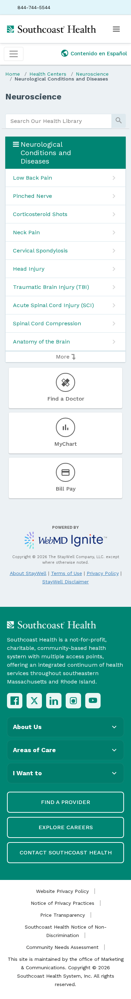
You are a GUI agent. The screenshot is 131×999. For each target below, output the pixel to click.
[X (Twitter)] (34, 700)
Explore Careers (65, 827)
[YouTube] (93, 700)
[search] (58, 121)
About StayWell (28, 573)
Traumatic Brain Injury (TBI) (51, 287)
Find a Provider (65, 802)
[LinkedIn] (53, 700)
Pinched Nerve (32, 196)
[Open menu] (116, 29)
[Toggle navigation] (13, 54)
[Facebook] (14, 700)
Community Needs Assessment (62, 947)
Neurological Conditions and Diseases (61, 79)
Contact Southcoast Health (66, 852)
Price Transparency (62, 915)
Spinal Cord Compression (47, 323)
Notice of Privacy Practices (62, 903)
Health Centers (47, 74)
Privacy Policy (103, 573)
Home (12, 74)
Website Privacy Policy (62, 891)
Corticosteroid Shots (40, 214)
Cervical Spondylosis (40, 250)
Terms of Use (66, 573)
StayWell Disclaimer (65, 581)
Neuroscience (92, 74)
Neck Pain (26, 232)
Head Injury (28, 268)
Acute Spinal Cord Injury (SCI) (53, 305)
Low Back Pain (32, 177)
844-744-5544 (33, 7)
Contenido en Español (99, 53)
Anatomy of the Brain (41, 341)
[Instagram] (73, 700)
